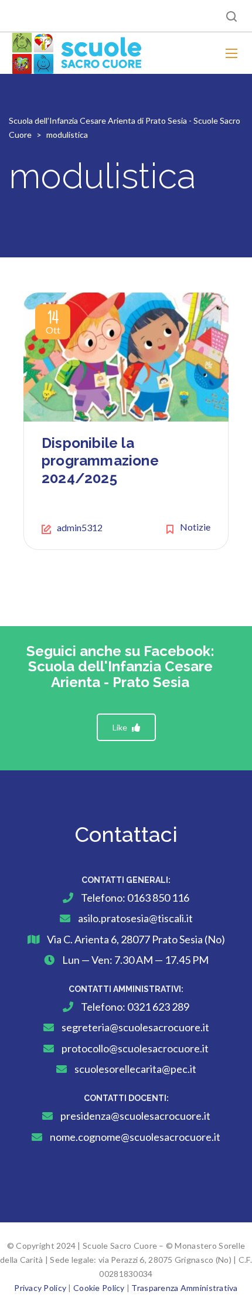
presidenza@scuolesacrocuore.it (135, 1115)
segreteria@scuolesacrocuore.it (135, 1027)
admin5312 (80, 527)
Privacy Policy (40, 1288)
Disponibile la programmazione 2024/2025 (100, 460)
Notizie (195, 526)
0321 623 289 (158, 1006)
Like (121, 727)
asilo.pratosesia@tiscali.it (135, 918)
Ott (53, 323)
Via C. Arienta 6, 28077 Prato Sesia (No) (136, 939)
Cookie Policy (99, 1288)
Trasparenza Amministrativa (184, 1288)
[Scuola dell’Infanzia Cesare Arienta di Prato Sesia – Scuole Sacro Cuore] (77, 53)
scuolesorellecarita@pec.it (135, 1068)
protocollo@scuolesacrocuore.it (135, 1048)
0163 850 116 (158, 897)
